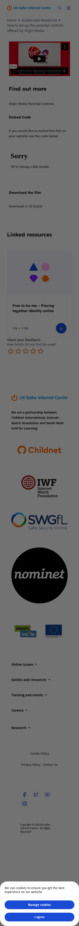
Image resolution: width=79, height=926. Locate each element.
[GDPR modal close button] (70, 9)
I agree (39, 917)
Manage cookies (39, 904)
